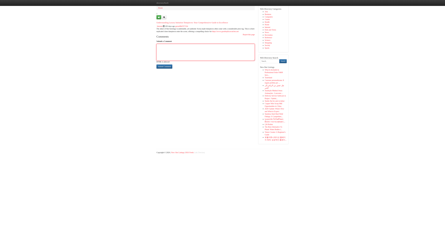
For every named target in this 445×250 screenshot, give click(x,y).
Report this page (249, 35)
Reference (268, 38)
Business (268, 14)
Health (267, 22)
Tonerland (268, 78)
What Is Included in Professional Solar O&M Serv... (274, 72)
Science (267, 40)
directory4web (162, 3)
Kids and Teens (270, 30)
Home (160, 8)
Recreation (269, 35)
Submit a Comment (164, 41)
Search (283, 61)
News (267, 32)
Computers (269, 17)
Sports (267, 48)
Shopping (268, 43)
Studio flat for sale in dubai (274, 101)
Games (267, 19)
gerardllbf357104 (181, 26)
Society (267, 45)
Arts (266, 12)
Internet (159, 26)
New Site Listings (177, 152)
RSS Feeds (190, 152)
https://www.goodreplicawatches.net (225, 31)
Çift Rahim (269, 124)
